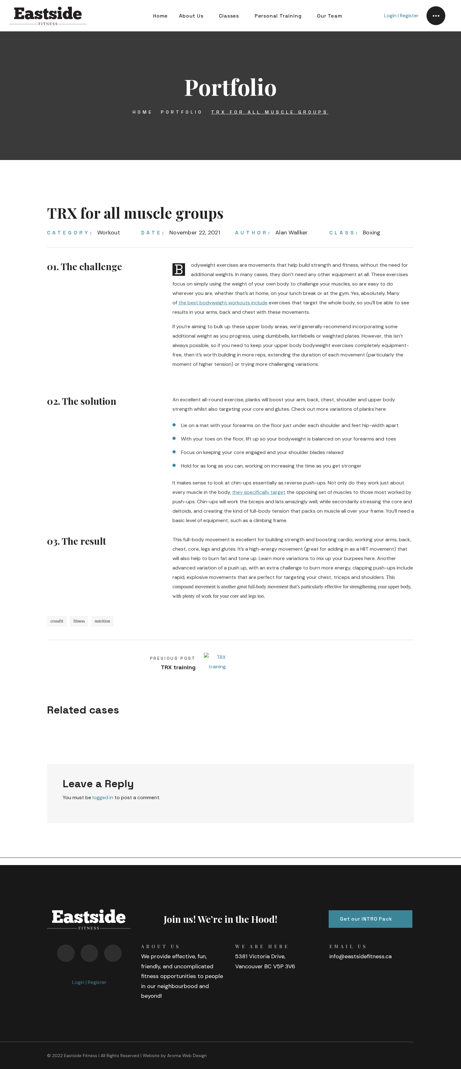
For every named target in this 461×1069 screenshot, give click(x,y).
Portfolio (182, 112)
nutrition (102, 621)
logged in (103, 797)
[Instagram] (113, 953)
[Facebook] (89, 953)
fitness (79, 621)
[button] (370, 919)
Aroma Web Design (187, 1055)
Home (143, 112)
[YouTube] (66, 953)
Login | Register (401, 15)
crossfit (56, 621)
